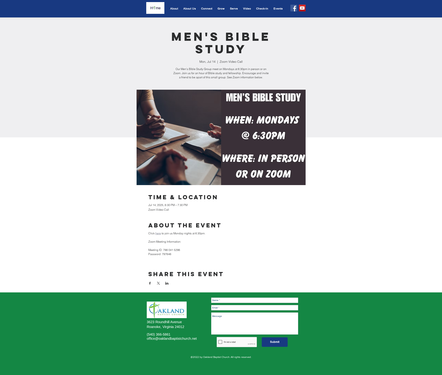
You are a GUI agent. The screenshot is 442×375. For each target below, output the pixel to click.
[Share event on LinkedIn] (167, 283)
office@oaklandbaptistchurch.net (172, 338)
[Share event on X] (158, 283)
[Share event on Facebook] (150, 283)
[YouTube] (302, 8)
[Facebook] (293, 8)
